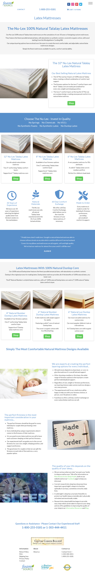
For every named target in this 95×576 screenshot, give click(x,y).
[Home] (8, 3)
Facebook (71, 479)
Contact (21, 9)
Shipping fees (23, 556)
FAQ (20, 554)
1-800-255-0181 (47, 9)
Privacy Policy (24, 559)
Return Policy (24, 552)
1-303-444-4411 (67, 554)
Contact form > (67, 552)
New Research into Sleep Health (65, 477)
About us (36, 552)
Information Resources (74, 508)
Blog (86, 508)
